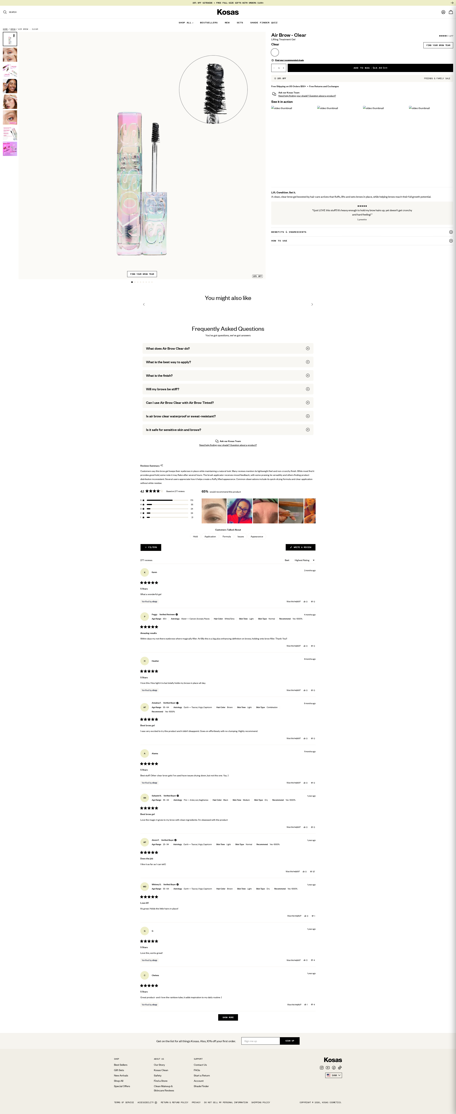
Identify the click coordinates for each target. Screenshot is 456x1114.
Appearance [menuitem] (257, 536)
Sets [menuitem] (240, 22)
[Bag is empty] (451, 12)
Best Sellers (120, 1064)
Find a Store (160, 1080)
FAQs (197, 1070)
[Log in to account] (443, 12)
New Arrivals (121, 1075)
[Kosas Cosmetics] (333, 1060)
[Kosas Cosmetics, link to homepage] (228, 12)
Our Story (159, 1064)
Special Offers (122, 1086)
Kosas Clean (161, 1070)
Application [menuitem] (210, 536)
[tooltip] (161, 465)
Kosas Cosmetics (331, 1102)
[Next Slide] (313, 510)
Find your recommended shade (289, 60)
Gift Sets (119, 1070)
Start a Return (202, 1075)
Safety (157, 1075)
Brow (13, 29)
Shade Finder (201, 1086)
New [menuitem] (227, 22)
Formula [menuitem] (227, 536)
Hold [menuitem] (195, 536)
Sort (287, 560)
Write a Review (304, 548)
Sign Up (289, 1041)
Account (199, 1080)
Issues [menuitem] (241, 536)
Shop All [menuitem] (185, 22)
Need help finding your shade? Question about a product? (307, 95)
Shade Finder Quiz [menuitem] (264, 22)
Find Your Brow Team (142, 274)
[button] (228, 348)
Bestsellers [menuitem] (209, 22)
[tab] (132, 282)
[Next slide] (312, 304)
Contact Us (200, 1064)
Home (5, 29)
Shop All (118, 1080)
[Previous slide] (144, 304)
